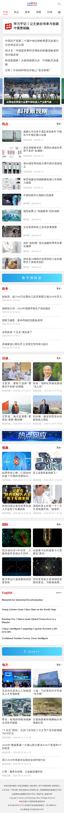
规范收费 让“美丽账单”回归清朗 (41, 211)
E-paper (32, 651)
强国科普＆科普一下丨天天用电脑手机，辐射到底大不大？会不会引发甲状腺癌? (47, 508)
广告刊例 (14, 790)
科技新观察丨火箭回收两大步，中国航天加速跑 (32, 62)
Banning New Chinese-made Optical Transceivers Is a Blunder (29, 621)
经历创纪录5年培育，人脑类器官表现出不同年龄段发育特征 (16, 552)
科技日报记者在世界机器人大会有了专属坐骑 (16, 508)
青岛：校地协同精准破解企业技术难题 (16, 721)
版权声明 (48, 794)
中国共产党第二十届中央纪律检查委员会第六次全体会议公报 (32, 42)
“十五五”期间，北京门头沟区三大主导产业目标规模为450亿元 (32, 732)
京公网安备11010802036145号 (32, 809)
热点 (16, 12)
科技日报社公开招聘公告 (29, 790)
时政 (5, 12)
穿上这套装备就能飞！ (45, 472)
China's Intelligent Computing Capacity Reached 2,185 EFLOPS (29, 630)
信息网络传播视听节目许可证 (23, 794)
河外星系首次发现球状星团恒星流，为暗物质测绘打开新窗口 (47, 581)
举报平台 (40, 794)
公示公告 (5, 790)
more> (59, 592)
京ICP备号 (16, 805)
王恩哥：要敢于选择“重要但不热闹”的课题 (16, 385)
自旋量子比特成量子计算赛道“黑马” (47, 552)
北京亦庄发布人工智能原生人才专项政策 (16, 692)
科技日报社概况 (10, 786)
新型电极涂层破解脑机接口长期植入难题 (42, 181)
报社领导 (33, 786)
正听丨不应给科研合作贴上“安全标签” (27, 70)
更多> (59, 124)
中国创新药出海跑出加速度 (38, 195)
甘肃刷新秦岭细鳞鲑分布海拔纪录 (47, 721)
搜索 (59, 4)
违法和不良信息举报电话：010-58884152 (40, 805)
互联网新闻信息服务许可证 (50, 790)
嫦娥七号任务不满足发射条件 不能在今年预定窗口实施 (42, 133)
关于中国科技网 (44, 786)
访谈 (49, 12)
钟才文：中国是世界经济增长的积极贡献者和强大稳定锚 (32, 52)
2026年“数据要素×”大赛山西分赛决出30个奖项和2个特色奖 (32, 747)
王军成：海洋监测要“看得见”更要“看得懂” (16, 418)
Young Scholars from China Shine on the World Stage (29, 609)
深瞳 (38, 12)
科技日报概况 (23, 786)
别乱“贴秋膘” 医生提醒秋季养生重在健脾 (42, 245)
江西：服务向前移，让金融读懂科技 (22, 771)
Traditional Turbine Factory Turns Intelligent (25, 638)
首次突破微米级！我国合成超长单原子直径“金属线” (42, 149)
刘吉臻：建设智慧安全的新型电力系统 (47, 418)
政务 (27, 12)
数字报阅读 (32, 277)
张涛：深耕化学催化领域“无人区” (47, 385)
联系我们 (55, 786)
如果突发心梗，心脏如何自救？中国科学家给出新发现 (16, 474)
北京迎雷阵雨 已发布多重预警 (40, 227)
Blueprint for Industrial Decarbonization (22, 600)
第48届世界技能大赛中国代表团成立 (42, 165)
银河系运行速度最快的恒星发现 (16, 581)
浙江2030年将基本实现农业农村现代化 (23, 760)
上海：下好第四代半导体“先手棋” (47, 692)
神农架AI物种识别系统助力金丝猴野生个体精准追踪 (42, 261)
